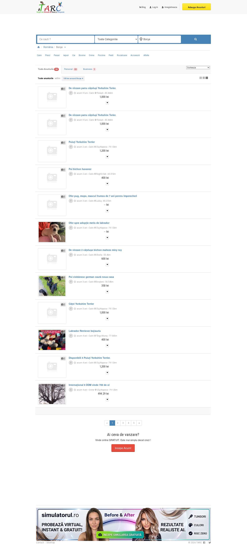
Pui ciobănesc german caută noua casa (91, 276)
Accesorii (135, 55)
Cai (73, 55)
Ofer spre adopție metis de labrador (89, 222)
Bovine (82, 55)
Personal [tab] (70, 69)
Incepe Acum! (123, 448)
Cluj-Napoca (101, 147)
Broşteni (100, 282)
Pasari (57, 55)
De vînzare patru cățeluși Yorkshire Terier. (92, 88)
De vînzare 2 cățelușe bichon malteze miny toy (95, 250)
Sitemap (51, 542)
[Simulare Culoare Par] (123, 524)
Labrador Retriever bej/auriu (85, 330)
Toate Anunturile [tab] (48, 69)
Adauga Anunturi (196, 7)
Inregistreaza (170, 7)
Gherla (99, 255)
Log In (155, 7)
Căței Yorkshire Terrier (81, 303)
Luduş (99, 201)
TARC (199, 542)
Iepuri (66, 55)
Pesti (111, 55)
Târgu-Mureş (102, 336)
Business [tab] (89, 69)
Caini (39, 55)
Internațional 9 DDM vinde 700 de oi (89, 384)
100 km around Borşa (72, 78)
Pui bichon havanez (80, 169)
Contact (40, 542)
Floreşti (100, 93)
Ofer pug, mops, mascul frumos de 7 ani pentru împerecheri (103, 196)
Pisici (47, 55)
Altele (146, 55)
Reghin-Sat (101, 174)
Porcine (101, 55)
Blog (143, 7)
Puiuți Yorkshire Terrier (82, 142)
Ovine (91, 55)
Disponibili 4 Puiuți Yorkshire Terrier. (89, 357)
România (48, 47)
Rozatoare (122, 55)
